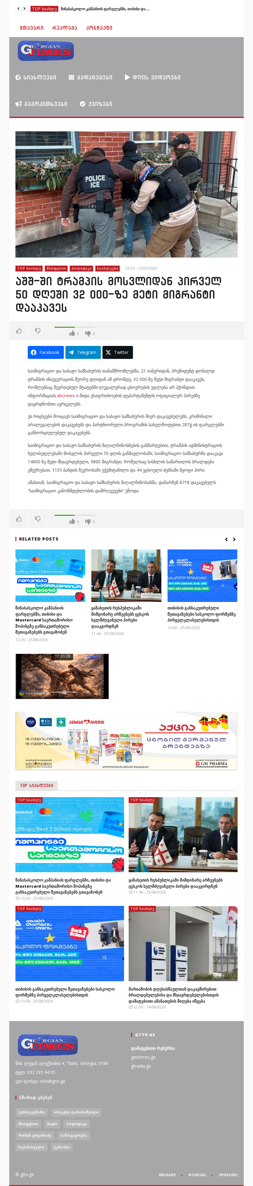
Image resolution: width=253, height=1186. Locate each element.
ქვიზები (99, 104)
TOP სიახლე (44, 8)
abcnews (66, 395)
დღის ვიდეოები (155, 77)
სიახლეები (38, 77)
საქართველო (32, 1147)
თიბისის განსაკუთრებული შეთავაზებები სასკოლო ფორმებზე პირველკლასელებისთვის (202, 614)
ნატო (52, 1123)
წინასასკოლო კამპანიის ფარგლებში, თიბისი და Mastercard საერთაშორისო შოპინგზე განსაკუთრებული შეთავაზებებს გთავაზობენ (107, 8)
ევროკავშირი (32, 1112)
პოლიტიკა (82, 268)
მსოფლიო (56, 268)
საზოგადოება (74, 1135)
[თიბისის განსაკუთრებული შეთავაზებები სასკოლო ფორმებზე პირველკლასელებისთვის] (203, 575)
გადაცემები (94, 77)
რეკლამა (64, 28)
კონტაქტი (99, 28)
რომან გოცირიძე (35, 1135)
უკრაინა (62, 1147)
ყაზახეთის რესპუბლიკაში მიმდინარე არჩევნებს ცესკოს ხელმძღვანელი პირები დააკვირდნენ (120, 617)
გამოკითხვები (45, 104)
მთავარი (32, 28)
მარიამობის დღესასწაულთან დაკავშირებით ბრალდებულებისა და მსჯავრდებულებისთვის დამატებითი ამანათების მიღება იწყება (174, 995)
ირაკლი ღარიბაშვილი (76, 1112)
